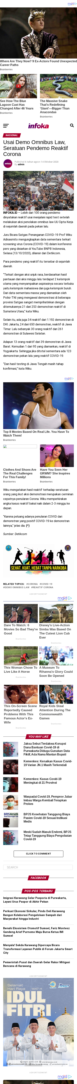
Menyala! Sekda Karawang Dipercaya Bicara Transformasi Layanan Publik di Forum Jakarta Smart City (38, 949)
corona (33, 584)
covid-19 (46, 584)
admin (21, 164)
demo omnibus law (17, 587)
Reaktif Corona (43, 587)
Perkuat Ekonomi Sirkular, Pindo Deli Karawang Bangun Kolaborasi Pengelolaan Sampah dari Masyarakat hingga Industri (34, 915)
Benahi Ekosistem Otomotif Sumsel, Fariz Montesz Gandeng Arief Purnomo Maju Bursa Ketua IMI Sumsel (36, 932)
